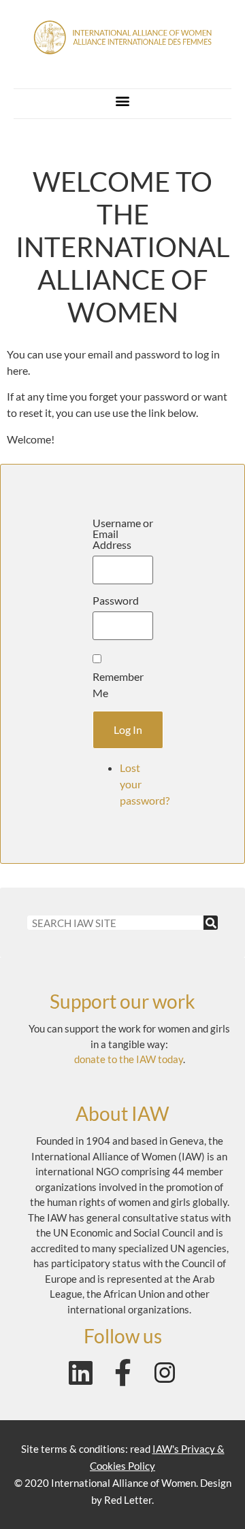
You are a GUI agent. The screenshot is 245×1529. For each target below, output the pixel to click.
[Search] (210, 922)
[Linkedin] (80, 1372)
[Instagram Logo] (164, 1372)
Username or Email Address (123, 534)
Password (116, 600)
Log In (128, 729)
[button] (123, 100)
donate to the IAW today (128, 1059)
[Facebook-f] (122, 1372)
